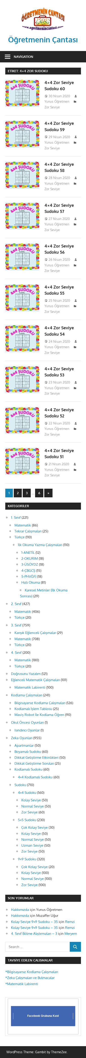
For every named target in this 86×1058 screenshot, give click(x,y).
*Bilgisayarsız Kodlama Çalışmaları (31, 972)
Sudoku (20, 785)
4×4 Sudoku (27, 792)
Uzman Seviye (32, 845)
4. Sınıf (16, 652)
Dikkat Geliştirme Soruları (34, 763)
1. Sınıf (16, 517)
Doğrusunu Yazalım (26, 674)
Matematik (22, 525)
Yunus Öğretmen (56, 101)
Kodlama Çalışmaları (26, 695)
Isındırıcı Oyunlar (27, 730)
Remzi (70, 922)
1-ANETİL (28, 552)
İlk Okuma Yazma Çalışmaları (40, 545)
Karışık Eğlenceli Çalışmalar (35, 633)
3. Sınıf (16, 625)
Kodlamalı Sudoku (28, 769)
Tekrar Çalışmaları (28, 531)
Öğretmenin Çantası (43, 39)
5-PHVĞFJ (28, 576)
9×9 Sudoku (27, 859)
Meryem (70, 933)
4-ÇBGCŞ (28, 570)
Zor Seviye (52, 107)
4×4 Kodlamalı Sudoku (35, 777)
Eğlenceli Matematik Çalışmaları (35, 680)
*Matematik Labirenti (21, 984)
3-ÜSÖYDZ (29, 564)
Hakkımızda (20, 909)
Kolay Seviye (31, 800)
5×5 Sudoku (27, 820)
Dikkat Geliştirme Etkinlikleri (36, 757)
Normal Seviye (32, 806)
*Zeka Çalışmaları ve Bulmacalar (30, 978)
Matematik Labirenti (29, 687)
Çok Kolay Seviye (34, 827)
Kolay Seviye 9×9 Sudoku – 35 (34, 922)
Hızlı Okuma (30, 582)
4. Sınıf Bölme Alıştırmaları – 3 (34, 933)
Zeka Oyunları (21, 738)
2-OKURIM (29, 558)
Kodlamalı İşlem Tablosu (33, 709)
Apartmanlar (24, 745)
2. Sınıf (16, 604)
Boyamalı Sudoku (27, 751)
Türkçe (19, 537)
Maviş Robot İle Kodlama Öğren (39, 715)
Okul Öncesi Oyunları (27, 722)
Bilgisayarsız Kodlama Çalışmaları (39, 703)
